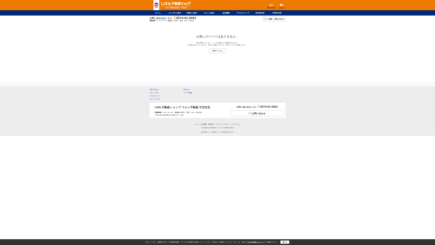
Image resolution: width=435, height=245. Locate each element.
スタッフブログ (155, 99)
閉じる (285, 242)
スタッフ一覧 (154, 93)
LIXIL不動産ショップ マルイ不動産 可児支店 (182, 107)
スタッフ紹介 (209, 13)
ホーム (158, 13)
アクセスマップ (155, 96)
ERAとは (187, 89)
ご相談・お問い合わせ (275, 19)
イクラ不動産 (188, 93)
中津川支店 (277, 13)
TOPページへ (217, 51)
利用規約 (211, 124)
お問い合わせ (154, 89)
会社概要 (226, 13)
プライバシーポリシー (222, 124)
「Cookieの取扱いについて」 (255, 242)
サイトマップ (235, 124)
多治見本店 (260, 13)
